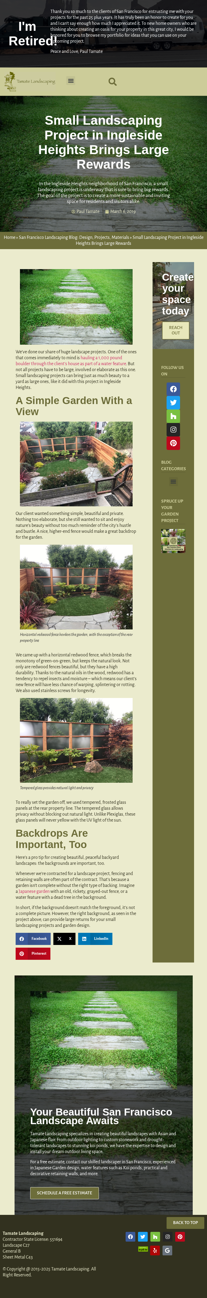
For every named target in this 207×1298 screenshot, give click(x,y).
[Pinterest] (173, 443)
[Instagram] (173, 429)
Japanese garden (34, 891)
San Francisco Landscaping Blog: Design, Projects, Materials (74, 237)
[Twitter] (173, 402)
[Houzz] (173, 416)
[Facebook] (173, 389)
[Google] (167, 1250)
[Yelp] (155, 1250)
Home (9, 237)
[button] (70, 80)
